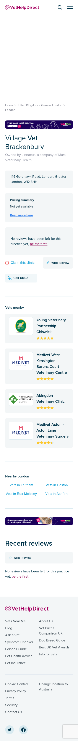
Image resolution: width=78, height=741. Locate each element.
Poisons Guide (16, 649)
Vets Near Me (15, 621)
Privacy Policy (15, 691)
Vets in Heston (57, 485)
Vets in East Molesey (21, 494)
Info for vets (48, 654)
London (10, 110)
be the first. (38, 243)
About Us (46, 621)
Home (9, 105)
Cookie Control (16, 684)
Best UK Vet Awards (54, 647)
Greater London (51, 105)
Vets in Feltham (21, 485)
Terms (9, 698)
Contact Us (13, 712)
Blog (8, 628)
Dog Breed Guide (52, 640)
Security (11, 705)
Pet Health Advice (18, 656)
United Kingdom (27, 105)
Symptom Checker (19, 642)
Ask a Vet (12, 635)
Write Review (60, 263)
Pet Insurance (15, 663)
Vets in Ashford (56, 494)
